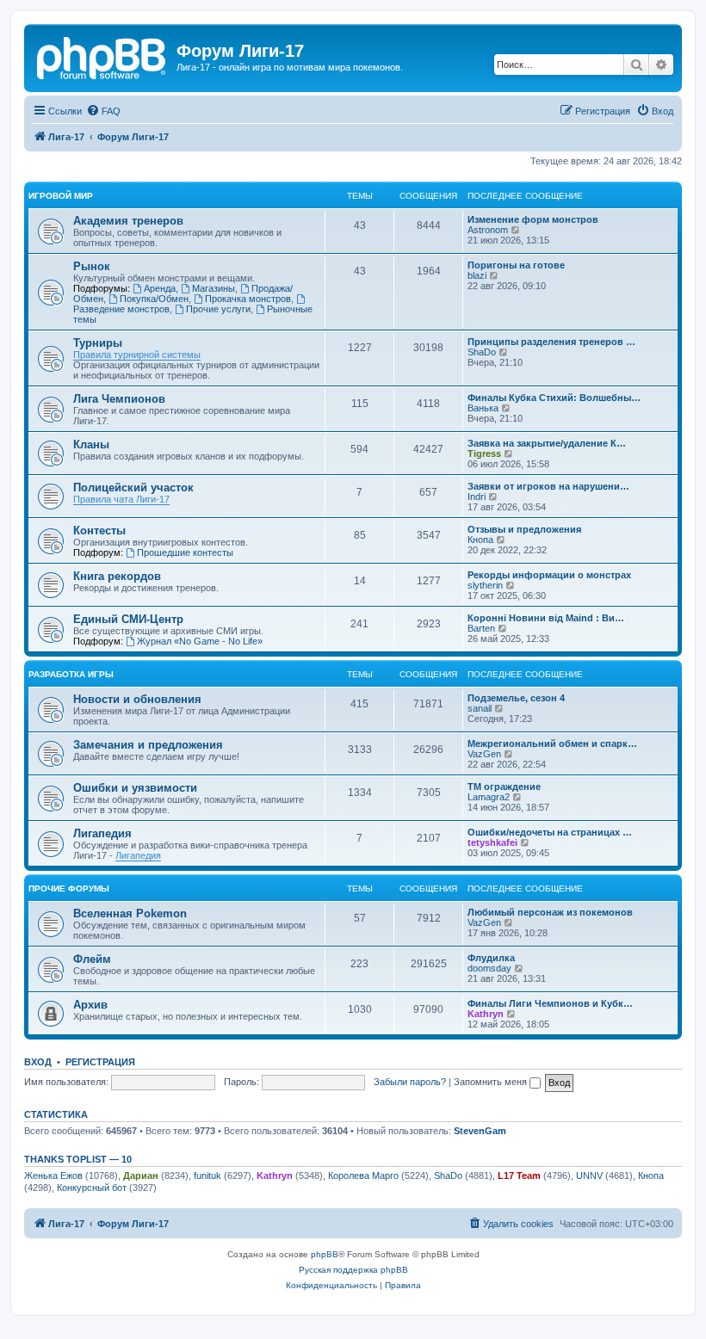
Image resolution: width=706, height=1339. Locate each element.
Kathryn (486, 1014)
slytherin (485, 585)
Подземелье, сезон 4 (516, 698)
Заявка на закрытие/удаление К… (547, 443)
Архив (90, 1004)
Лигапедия (102, 833)
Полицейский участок (133, 487)
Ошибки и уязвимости (135, 787)
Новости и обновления (137, 699)
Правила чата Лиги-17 (121, 499)
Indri (477, 496)
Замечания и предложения (148, 744)
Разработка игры (71, 674)
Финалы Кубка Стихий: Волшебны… (554, 397)
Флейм (92, 959)
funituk (207, 1175)
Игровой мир (60, 196)
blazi (477, 275)
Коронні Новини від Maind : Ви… (546, 618)
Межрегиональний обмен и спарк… (552, 743)
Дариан (140, 1175)
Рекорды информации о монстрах (549, 575)
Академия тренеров (128, 220)
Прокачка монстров (248, 298)
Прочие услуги (218, 309)
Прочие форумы (68, 888)
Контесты (99, 530)
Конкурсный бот (92, 1187)
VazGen (484, 754)
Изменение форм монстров (533, 219)
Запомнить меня (492, 1082)
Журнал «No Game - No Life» (200, 641)
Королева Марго (363, 1175)
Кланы (91, 444)
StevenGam (480, 1131)
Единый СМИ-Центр (128, 619)
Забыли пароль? (410, 1082)
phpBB (324, 1254)
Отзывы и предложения (524, 529)
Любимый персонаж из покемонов (550, 912)
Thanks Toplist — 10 (78, 1159)
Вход (38, 1062)
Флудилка (491, 958)
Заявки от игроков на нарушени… (548, 486)
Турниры (97, 342)
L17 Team (519, 1175)
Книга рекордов (117, 576)
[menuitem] (103, 111)
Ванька (483, 408)
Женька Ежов (53, 1175)
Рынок (91, 266)
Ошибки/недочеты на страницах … (550, 832)
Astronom (488, 230)
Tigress (484, 453)
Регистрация (100, 1062)
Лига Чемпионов (119, 398)
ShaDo (482, 352)
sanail (480, 708)
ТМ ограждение (504, 786)
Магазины (213, 288)
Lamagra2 (489, 797)
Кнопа (480, 539)
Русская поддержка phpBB (353, 1269)
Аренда (160, 288)
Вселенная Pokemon (130, 913)
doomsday (489, 968)
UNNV (589, 1175)
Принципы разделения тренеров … (551, 341)
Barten (481, 628)
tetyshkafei (492, 842)
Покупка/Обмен (154, 298)
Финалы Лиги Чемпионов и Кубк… (550, 1003)
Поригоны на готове (516, 265)
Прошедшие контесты (185, 552)
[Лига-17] (102, 55)
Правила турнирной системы (137, 354)
